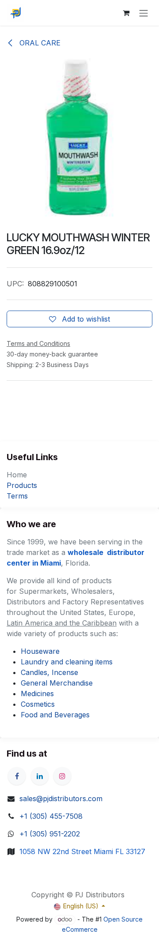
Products (22, 485)
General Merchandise (57, 683)
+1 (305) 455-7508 (51, 816)
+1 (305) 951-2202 (49, 833)
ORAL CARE (39, 42)
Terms (17, 495)
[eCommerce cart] (126, 13)
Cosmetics (38, 704)
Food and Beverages (55, 714)
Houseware (40, 651)
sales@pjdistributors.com (60, 798)
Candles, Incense (49, 672)
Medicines (37, 693)
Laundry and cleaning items (67, 661)
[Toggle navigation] (143, 13)
